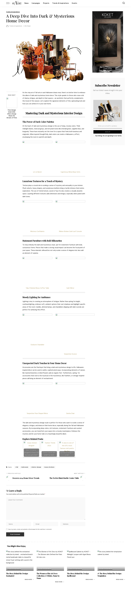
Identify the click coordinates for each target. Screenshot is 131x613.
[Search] (123, 3)
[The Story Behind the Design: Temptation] (111, 560)
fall (17, 467)
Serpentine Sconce (70, 354)
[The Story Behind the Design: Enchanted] (20, 560)
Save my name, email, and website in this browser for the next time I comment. (30, 529)
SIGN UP (107, 132)
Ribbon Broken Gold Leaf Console (70, 231)
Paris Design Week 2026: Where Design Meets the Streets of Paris (12, 114)
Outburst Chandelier (37, 344)
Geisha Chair (70, 413)
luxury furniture (49, 467)
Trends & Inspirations (13, 11)
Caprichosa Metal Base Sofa (70, 172)
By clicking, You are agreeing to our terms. (108, 136)
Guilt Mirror (70, 288)
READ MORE (28, 579)
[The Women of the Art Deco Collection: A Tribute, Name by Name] (50, 560)
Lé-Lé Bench (37, 172)
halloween (25, 467)
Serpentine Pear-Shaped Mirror (37, 413)
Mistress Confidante (37, 231)
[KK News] (16, 3)
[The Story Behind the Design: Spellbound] (80, 560)
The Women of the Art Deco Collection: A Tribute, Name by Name (48, 575)
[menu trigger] (9, 3)
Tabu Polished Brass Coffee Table (37, 288)
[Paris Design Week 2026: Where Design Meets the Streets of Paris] (11, 102)
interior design (36, 467)
